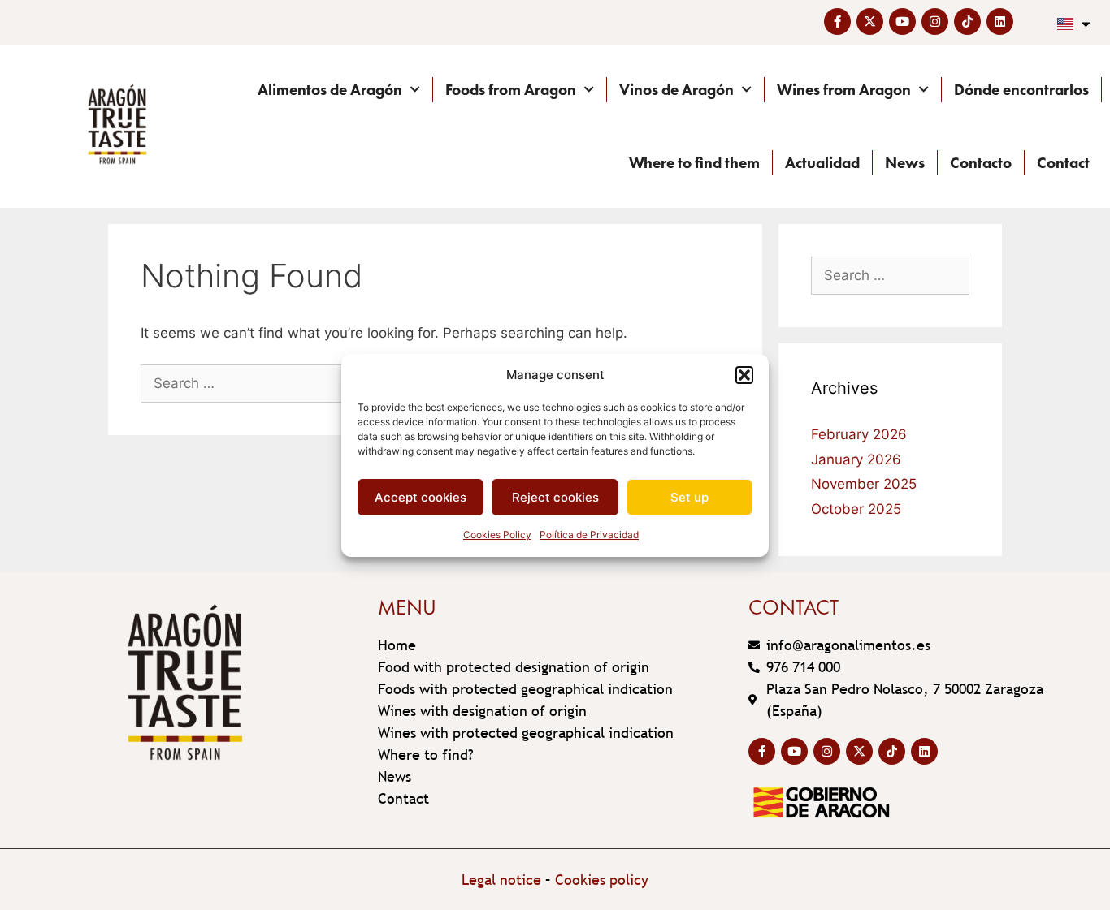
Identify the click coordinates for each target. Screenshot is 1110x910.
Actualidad (822, 163)
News (905, 163)
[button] (744, 375)
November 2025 (864, 484)
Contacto (981, 163)
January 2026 (856, 459)
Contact (1063, 163)
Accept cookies (420, 497)
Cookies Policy (497, 534)
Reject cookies (555, 497)
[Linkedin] (999, 21)
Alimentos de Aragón (330, 90)
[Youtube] (902, 21)
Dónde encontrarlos (1021, 90)
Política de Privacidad (589, 534)
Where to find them (694, 163)
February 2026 (859, 434)
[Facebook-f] (837, 21)
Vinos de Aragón (676, 90)
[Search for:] (264, 383)
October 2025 (856, 509)
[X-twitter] (869, 21)
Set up (689, 497)
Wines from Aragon (844, 90)
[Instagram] (934, 21)
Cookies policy (601, 879)
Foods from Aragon (510, 90)
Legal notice (501, 879)
